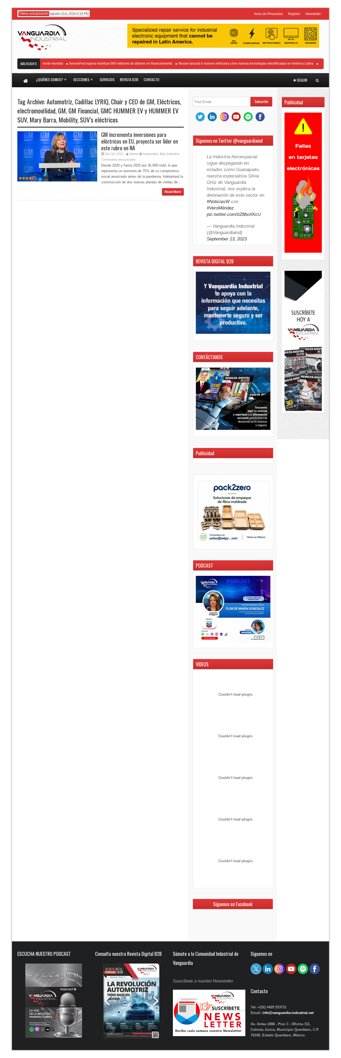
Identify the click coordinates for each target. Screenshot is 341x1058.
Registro (294, 14)
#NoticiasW (218, 201)
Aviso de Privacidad (268, 14)
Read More (173, 192)
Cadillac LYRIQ (91, 101)
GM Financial (83, 110)
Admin (134, 154)
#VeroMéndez (220, 208)
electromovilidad (36, 110)
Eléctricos (168, 101)
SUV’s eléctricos (99, 119)
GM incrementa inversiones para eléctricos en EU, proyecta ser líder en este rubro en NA (139, 141)
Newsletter (313, 14)
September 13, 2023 (227, 238)
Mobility (68, 119)
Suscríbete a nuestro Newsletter (203, 981)
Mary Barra (43, 119)
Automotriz (59, 101)
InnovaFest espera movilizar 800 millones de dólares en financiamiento (111, 63)
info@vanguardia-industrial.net (288, 1013)
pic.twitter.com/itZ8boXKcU (234, 214)
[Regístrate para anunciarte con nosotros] (209, 1034)
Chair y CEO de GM (132, 101)
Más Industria (169, 154)
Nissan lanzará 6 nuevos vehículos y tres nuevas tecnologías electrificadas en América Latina (236, 63)
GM (62, 110)
